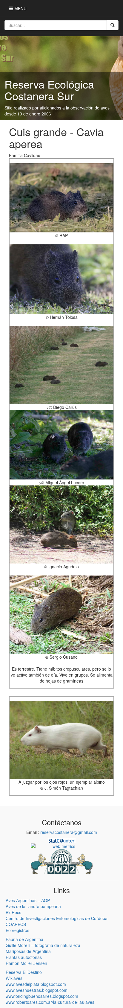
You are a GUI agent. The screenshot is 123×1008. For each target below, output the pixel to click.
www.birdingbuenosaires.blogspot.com (42, 996)
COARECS (16, 924)
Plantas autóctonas (24, 957)
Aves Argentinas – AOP (28, 900)
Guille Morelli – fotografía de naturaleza (43, 945)
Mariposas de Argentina (28, 951)
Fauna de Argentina (24, 939)
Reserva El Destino (24, 972)
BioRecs (13, 912)
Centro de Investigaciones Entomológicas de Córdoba (56, 918)
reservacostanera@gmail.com (68, 832)
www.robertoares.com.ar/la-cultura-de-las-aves (50, 1002)
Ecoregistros (17, 930)
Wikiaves (14, 978)
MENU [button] (20, 8)
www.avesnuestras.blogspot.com (36, 990)
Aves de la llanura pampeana (33, 906)
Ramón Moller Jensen (26, 963)
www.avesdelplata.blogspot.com (36, 984)
